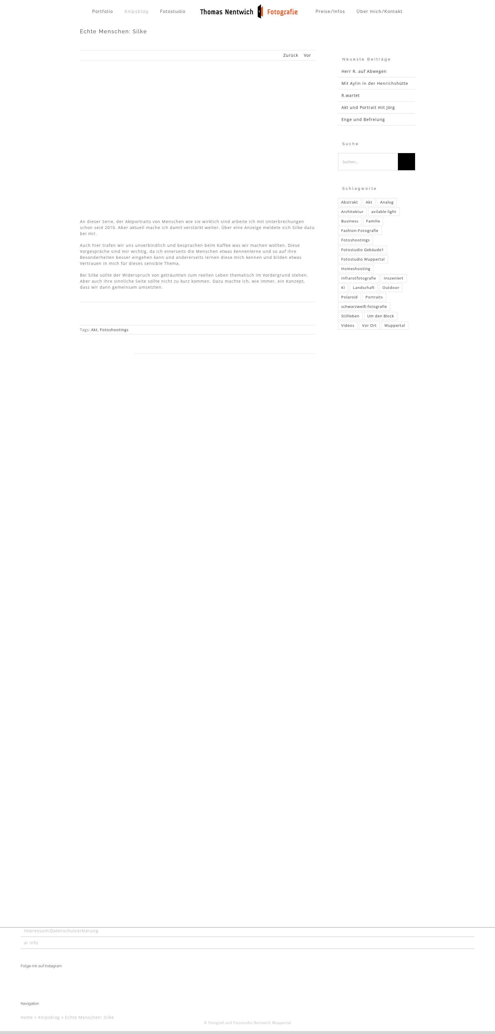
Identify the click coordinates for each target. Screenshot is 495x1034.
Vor (307, 55)
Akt (94, 329)
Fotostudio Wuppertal (363, 259)
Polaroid (349, 297)
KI (343, 287)
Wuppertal (394, 325)
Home (27, 1017)
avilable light (383, 211)
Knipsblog (49, 1017)
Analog (387, 202)
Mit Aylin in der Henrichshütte (374, 83)
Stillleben (350, 316)
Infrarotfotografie (358, 278)
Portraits (374, 297)
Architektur (352, 211)
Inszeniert (394, 278)
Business (349, 221)
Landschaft (364, 287)
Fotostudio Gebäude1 (362, 249)
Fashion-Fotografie (359, 230)
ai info (31, 942)
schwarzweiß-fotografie (364, 306)
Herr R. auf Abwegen (364, 71)
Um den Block (380, 316)
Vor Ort (369, 325)
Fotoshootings (114, 329)
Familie (373, 221)
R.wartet (350, 95)
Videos (347, 325)
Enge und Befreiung (363, 119)
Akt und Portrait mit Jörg (368, 107)
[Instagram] (22, 980)
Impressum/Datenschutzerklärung (61, 930)
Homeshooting (355, 268)
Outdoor (390, 287)
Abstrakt (349, 202)
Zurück (290, 55)
